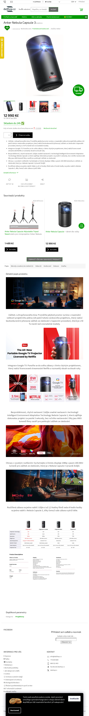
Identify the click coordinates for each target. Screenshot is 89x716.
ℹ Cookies (7, 674)
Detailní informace (10, 173)
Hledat (53, 9)
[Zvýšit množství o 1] (12, 133)
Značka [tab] (63, 266)
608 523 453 (54, 663)
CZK (72, 2)
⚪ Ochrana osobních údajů (13, 677)
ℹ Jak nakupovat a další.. (12, 671)
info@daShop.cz (56, 656)
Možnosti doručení (50, 128)
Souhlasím (74, 698)
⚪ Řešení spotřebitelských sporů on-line (18, 686)
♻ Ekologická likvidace (11, 683)
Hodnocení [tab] (47, 266)
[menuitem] (10, 17)
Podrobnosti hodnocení (40, 29)
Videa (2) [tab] (38, 266)
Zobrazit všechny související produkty (45, 259)
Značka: (55, 29)
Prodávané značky (10, 691)
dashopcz (53, 670)
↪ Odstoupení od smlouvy (13, 680)
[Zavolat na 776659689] (7, 2)
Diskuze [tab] (56, 266)
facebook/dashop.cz (57, 667)
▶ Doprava (37, 2)
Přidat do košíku (24, 135)
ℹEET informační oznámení (12, 688)
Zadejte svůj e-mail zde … (66, 636)
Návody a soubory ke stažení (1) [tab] (22, 266)
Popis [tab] (7, 266)
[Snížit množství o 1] (12, 136)
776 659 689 (54, 660)
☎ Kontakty (8, 662)
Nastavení (14, 710)
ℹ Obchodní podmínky (11, 668)
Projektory (20, 617)
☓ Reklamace (8, 665)
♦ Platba (48, 2)
